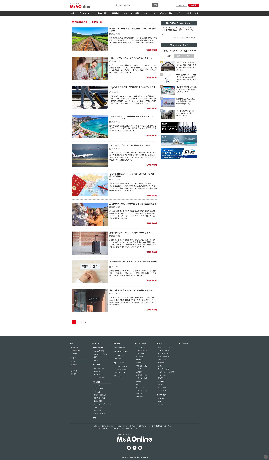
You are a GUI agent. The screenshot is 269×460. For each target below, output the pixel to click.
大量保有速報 (75, 350)
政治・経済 (140, 393)
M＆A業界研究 (99, 351)
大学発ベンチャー (120, 366)
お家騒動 (139, 372)
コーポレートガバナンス (102, 404)
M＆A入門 (96, 364)
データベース (84, 13)
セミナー (161, 405)
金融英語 (161, 381)
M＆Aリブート (99, 360)
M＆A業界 (139, 356)
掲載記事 (159, 426)
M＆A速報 (74, 347)
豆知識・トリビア (164, 378)
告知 (159, 401)
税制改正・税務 (99, 398)
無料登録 (193, 5)
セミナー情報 (161, 395)
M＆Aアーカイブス (100, 354)
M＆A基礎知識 (99, 368)
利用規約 (133, 426)
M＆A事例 (117, 358)
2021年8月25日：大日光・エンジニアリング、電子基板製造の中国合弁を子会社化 (178, 29)
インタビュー (119, 355)
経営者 (138, 381)
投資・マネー (162, 360)
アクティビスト (141, 347)
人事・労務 (98, 407)
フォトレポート (163, 350)
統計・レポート (99, 413)
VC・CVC (117, 376)
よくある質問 (98, 374)
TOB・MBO (140, 353)
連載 (94, 418)
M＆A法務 (97, 386)
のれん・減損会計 (100, 395)
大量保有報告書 (141, 350)
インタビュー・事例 (131, 13)
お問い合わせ (167, 426)
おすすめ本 (162, 375)
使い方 (73, 374)
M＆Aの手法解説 (99, 377)
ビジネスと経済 (166, 13)
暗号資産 (161, 363)
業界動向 (139, 363)
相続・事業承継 (119, 347)
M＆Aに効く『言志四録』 (167, 372)
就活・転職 (162, 387)
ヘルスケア (140, 387)
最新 (169, 56)
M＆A (73, 361)
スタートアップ (149, 13)
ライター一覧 (183, 343)
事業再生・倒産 (141, 366)
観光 (137, 384)
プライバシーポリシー (121, 426)
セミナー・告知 (192, 13)
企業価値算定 (98, 401)
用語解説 (97, 371)
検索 (155, 5)
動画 (95, 357)
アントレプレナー (120, 373)
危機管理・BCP (141, 375)
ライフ (179, 13)
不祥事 (138, 369)
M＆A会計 (97, 392)
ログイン (181, 5)
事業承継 (115, 13)
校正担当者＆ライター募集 (146, 426)
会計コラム (98, 410)
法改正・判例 (98, 389)
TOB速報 (74, 353)
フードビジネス (141, 390)
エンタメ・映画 (163, 369)
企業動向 (139, 360)
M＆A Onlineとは (107, 426)
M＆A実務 (96, 382)
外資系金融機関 (163, 356)
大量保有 (74, 364)
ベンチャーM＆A (120, 369)
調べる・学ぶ (103, 13)
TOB (72, 368)
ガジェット (162, 390)
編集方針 (97, 426)
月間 (188, 56)
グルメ (160, 366)
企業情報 (74, 371)
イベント (161, 398)
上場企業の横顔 (141, 378)
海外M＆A (139, 397)
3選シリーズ (162, 384)
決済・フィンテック (165, 347)
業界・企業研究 (98, 347)
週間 (179, 56)
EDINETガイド (163, 353)
